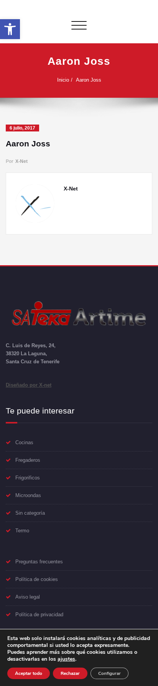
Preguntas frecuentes (39, 562)
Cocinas (24, 442)
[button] (10, 29)
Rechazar (70, 673)
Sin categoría (30, 513)
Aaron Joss (88, 80)
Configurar (109, 673)
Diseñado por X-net (28, 385)
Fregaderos (27, 460)
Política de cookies (36, 579)
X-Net (21, 161)
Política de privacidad (39, 614)
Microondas (28, 495)
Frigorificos (27, 478)
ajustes (66, 659)
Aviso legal (27, 597)
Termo (22, 530)
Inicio (63, 80)
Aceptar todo (28, 673)
